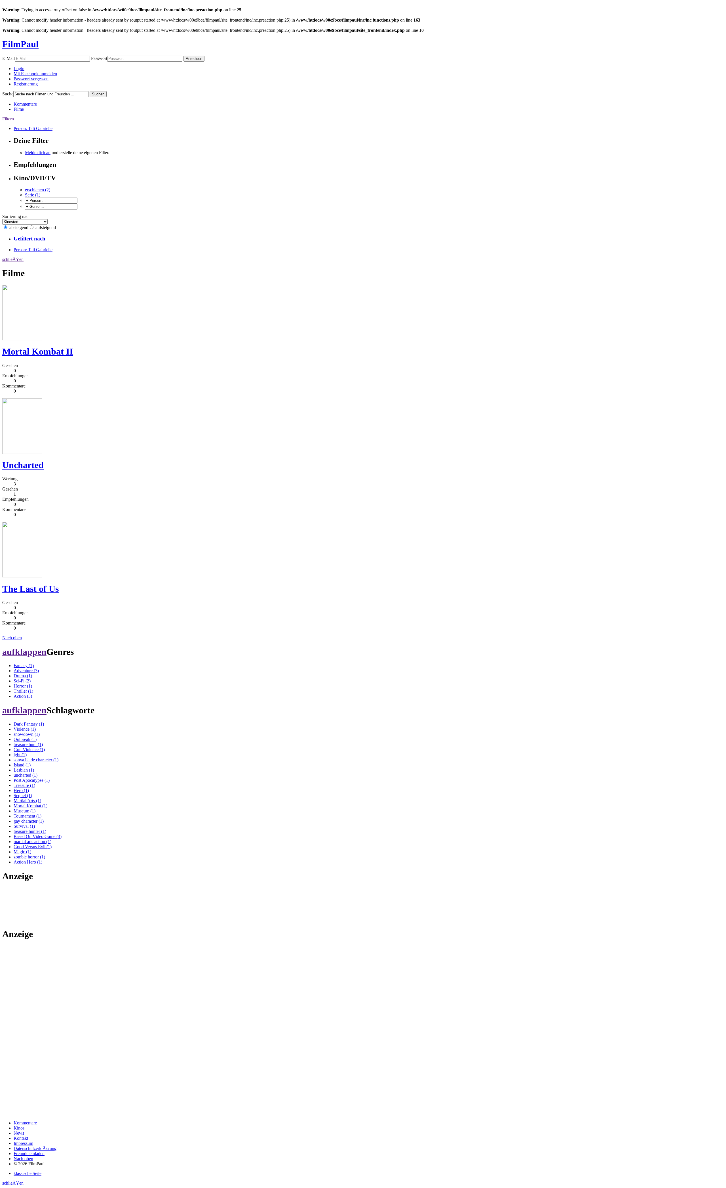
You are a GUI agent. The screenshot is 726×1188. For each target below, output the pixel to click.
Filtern (8, 118)
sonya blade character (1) (36, 759)
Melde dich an (37, 152)
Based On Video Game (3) (38, 836)
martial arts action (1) (32, 841)
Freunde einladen (29, 1153)
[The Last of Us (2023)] (22, 575)
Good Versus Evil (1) (33, 846)
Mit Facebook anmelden (35, 73)
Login (19, 68)
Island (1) (22, 764)
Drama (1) (23, 675)
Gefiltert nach (29, 239)
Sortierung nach (16, 216)
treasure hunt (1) (28, 744)
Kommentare (25, 104)
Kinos (19, 1128)
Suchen (98, 94)
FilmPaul (20, 44)
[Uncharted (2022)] (22, 452)
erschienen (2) (37, 189)
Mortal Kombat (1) (30, 805)
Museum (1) (24, 810)
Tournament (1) (27, 816)
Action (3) (23, 696)
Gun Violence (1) (29, 749)
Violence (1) (25, 729)
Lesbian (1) (24, 770)
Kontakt (21, 1138)
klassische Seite (27, 1173)
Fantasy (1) (24, 665)
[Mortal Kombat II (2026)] (22, 338)
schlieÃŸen (13, 259)
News (19, 1133)
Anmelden (194, 58)
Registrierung (26, 83)
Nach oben (12, 637)
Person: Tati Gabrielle (33, 128)
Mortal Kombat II (37, 351)
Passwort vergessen (31, 78)
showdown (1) (27, 734)
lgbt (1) (20, 754)
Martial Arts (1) (27, 800)
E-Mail (8, 58)
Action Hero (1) (28, 862)
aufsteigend (45, 227)
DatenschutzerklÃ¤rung (35, 1148)
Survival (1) (24, 826)
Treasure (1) (24, 785)
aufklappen (24, 652)
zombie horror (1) (29, 856)
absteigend (18, 227)
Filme (19, 109)
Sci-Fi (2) (22, 680)
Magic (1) (22, 851)
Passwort (99, 58)
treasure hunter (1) (30, 831)
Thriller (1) (23, 691)
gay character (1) (29, 821)
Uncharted (23, 465)
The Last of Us (30, 589)
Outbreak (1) (25, 739)
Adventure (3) (26, 670)
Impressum (23, 1143)
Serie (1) (32, 194)
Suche (7, 93)
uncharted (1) (25, 775)
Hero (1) (21, 790)
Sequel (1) (23, 795)
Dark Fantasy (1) (29, 724)
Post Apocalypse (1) (32, 780)
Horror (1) (23, 686)
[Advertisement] (20, 905)
